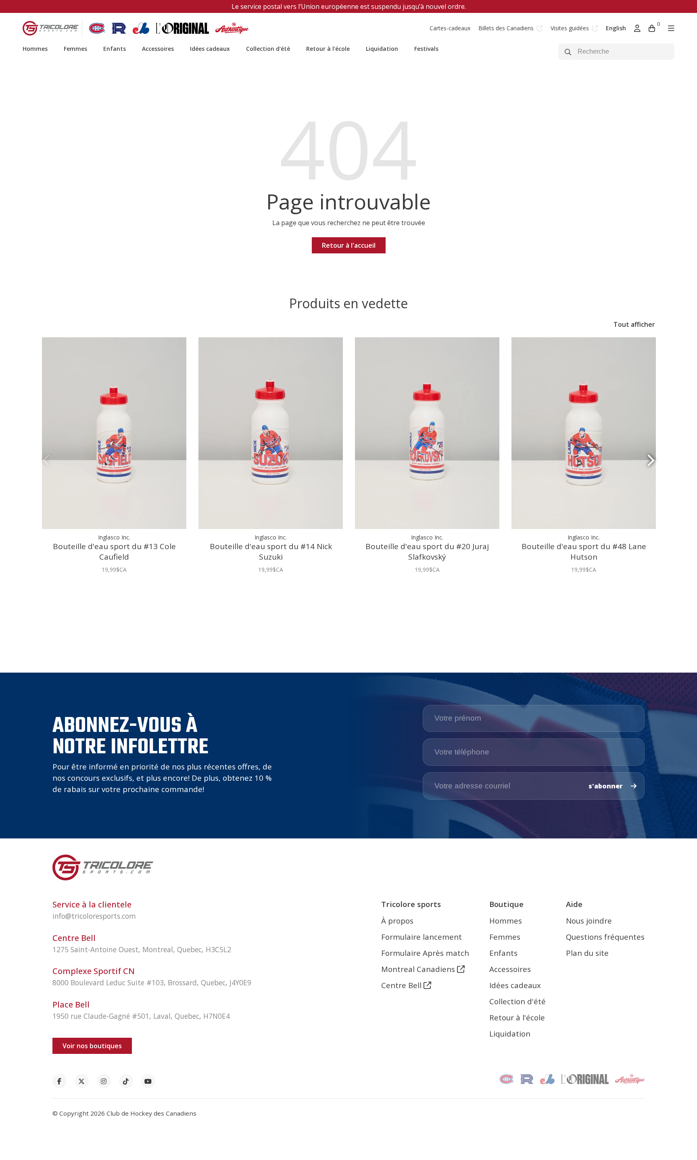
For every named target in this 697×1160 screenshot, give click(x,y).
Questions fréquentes (605, 937)
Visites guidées (571, 28)
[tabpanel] (114, 459)
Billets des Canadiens (506, 28)
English (616, 28)
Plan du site (587, 953)
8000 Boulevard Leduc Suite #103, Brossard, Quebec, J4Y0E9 (151, 982)
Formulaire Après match (425, 953)
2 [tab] (351, 594)
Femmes (75, 48)
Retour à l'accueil (349, 245)
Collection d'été (268, 48)
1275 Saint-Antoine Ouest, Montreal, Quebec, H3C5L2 (141, 949)
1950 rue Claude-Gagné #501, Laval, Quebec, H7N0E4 (141, 1016)
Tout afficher (634, 324)
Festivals (426, 48)
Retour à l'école (328, 48)
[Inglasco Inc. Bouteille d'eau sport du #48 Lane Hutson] (583, 433)
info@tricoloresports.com (94, 916)
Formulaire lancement (421, 937)
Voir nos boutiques (92, 1045)
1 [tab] (345, 594)
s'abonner (606, 786)
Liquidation (382, 48)
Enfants (114, 48)
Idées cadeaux (210, 48)
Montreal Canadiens (419, 969)
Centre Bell (402, 985)
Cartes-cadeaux (450, 28)
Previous (46, 460)
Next (651, 460)
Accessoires (158, 48)
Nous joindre (589, 920)
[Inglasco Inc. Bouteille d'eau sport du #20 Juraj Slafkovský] (427, 433)
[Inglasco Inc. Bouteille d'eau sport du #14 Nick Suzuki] (270, 433)
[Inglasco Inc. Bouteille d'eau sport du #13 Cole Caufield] (114, 433)
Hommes (35, 48)
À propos (397, 920)
